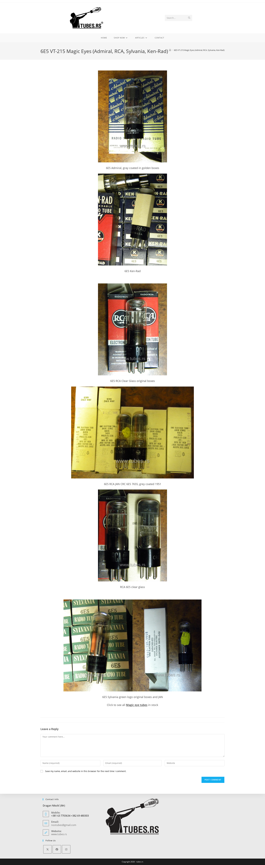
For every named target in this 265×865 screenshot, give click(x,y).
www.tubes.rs (59, 834)
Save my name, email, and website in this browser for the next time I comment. (85, 771)
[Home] (170, 50)
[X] (47, 849)
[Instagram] (66, 849)
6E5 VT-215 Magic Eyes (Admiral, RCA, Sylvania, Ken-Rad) (199, 50)
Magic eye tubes (136, 705)
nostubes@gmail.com (63, 825)
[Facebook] (57, 849)
